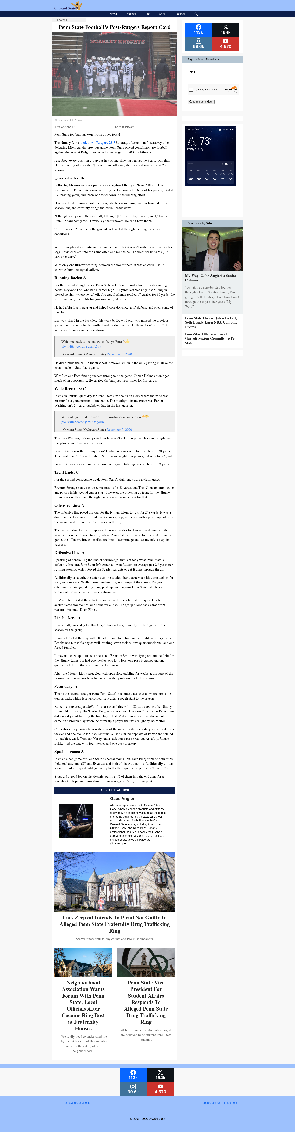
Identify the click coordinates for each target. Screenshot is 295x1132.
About (162, 13)
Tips (147, 13)
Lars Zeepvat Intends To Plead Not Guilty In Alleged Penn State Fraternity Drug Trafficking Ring (115, 923)
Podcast (131, 13)
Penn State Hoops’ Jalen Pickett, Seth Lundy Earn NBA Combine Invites (211, 322)
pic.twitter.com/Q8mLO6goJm (82, 421)
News (113, 13)
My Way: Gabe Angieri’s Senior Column (210, 278)
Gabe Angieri (67, 127)
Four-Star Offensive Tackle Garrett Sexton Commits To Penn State (212, 338)
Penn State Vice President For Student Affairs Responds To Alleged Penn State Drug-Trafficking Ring (146, 1002)
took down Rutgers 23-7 (97, 142)
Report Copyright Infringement (219, 1102)
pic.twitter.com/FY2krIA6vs (81, 346)
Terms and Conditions (76, 1102)
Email (191, 71)
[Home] (68, 9)
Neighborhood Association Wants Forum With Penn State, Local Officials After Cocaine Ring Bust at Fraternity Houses (83, 1005)
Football (180, 13)
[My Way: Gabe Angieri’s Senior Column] (212, 271)
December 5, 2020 (119, 354)
